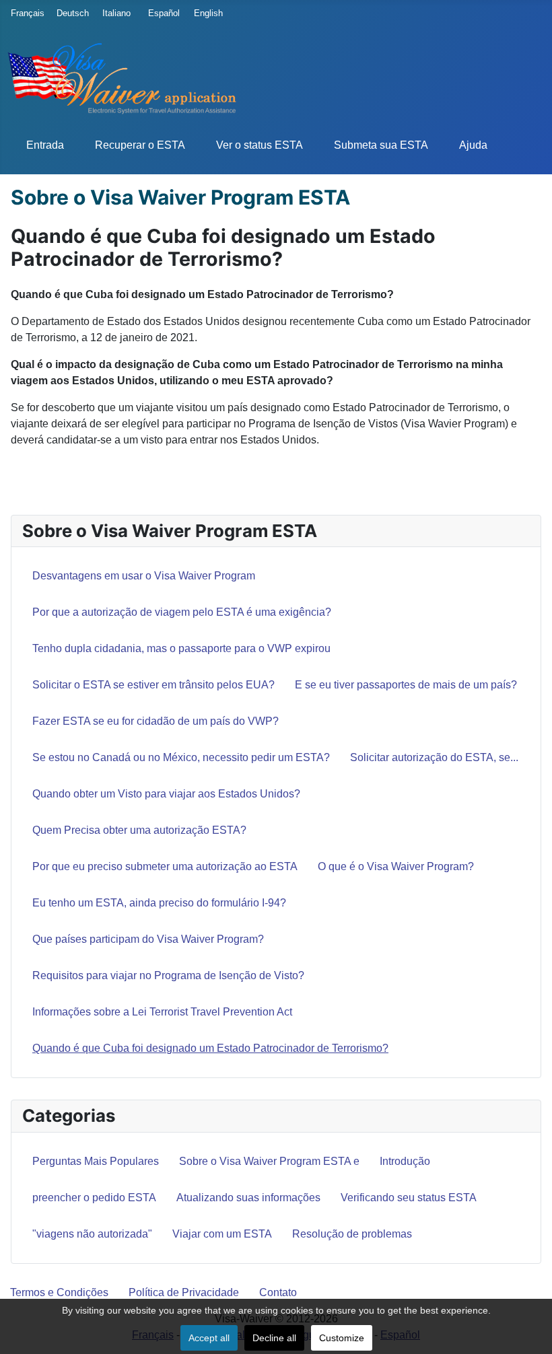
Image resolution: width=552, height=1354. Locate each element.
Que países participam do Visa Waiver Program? (148, 939)
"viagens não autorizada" (92, 1234)
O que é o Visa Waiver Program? (396, 866)
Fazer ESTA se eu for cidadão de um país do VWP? (155, 721)
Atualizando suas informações (248, 1197)
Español (161, 13)
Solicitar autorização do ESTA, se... (434, 757)
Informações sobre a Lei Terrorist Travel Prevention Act (162, 1012)
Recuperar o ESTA (140, 145)
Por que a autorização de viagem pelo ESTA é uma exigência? (181, 612)
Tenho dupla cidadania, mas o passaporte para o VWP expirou (181, 648)
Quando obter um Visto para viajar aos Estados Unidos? (166, 793)
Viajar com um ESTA (222, 1234)
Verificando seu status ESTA (409, 1197)
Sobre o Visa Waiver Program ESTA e (269, 1161)
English (207, 13)
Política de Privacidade (184, 1292)
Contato (278, 1292)
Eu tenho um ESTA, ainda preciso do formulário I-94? (159, 902)
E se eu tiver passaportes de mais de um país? (406, 684)
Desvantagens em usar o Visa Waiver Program (143, 575)
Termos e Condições (59, 1292)
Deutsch (70, 13)
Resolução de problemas (352, 1234)
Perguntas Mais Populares (95, 1161)
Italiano (115, 13)
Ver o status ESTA (259, 145)
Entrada (45, 145)
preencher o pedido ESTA (94, 1197)
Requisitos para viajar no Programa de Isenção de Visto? (168, 975)
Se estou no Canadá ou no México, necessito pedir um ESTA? (181, 757)
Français (24, 13)
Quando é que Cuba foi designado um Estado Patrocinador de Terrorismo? (210, 1048)
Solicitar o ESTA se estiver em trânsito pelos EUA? (153, 684)
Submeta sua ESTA (381, 145)
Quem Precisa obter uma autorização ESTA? (139, 830)
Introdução (405, 1161)
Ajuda (473, 145)
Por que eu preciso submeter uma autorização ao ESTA (165, 866)
